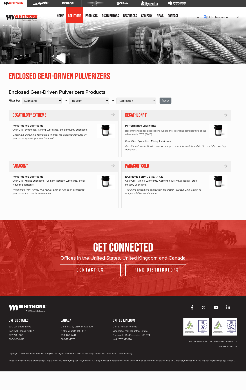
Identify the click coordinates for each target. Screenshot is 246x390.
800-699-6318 (16, 339)
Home (60, 16)
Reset (165, 100)
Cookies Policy (125, 353)
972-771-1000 (16, 335)
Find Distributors (157, 270)
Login (237, 17)
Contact (173, 16)
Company (147, 16)
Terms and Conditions (105, 353)
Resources (130, 16)
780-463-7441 (68, 335)
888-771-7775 (68, 339)
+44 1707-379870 (122, 339)
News (160, 16)
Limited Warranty (85, 353)
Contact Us (90, 270)
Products (91, 16)
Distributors (110, 16)
